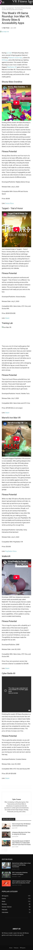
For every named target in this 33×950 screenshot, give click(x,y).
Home (3, 8)
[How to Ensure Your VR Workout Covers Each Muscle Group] (6, 826)
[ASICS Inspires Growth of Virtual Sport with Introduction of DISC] (6, 883)
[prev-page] (3, 850)
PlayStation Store (10, 551)
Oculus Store (9, 203)
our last (9, 53)
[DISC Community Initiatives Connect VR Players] (6, 875)
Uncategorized (10, 8)
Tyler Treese (6, 27)
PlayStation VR (12, 67)
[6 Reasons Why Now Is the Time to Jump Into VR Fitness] (6, 835)
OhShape (5, 60)
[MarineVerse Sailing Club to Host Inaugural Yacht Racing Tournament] (6, 865)
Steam (7, 318)
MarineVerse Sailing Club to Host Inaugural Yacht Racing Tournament (21, 864)
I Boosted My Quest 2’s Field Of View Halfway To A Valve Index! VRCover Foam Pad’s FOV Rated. (21, 842)
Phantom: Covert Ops (15, 57)
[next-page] (6, 850)
